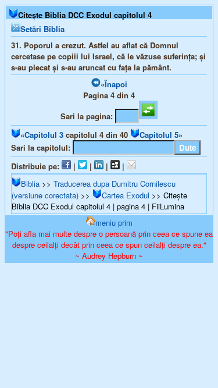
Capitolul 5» (161, 134)
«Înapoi (114, 84)
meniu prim (114, 222)
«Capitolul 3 (41, 134)
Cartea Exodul (125, 195)
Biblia (30, 183)
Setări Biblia (42, 28)
